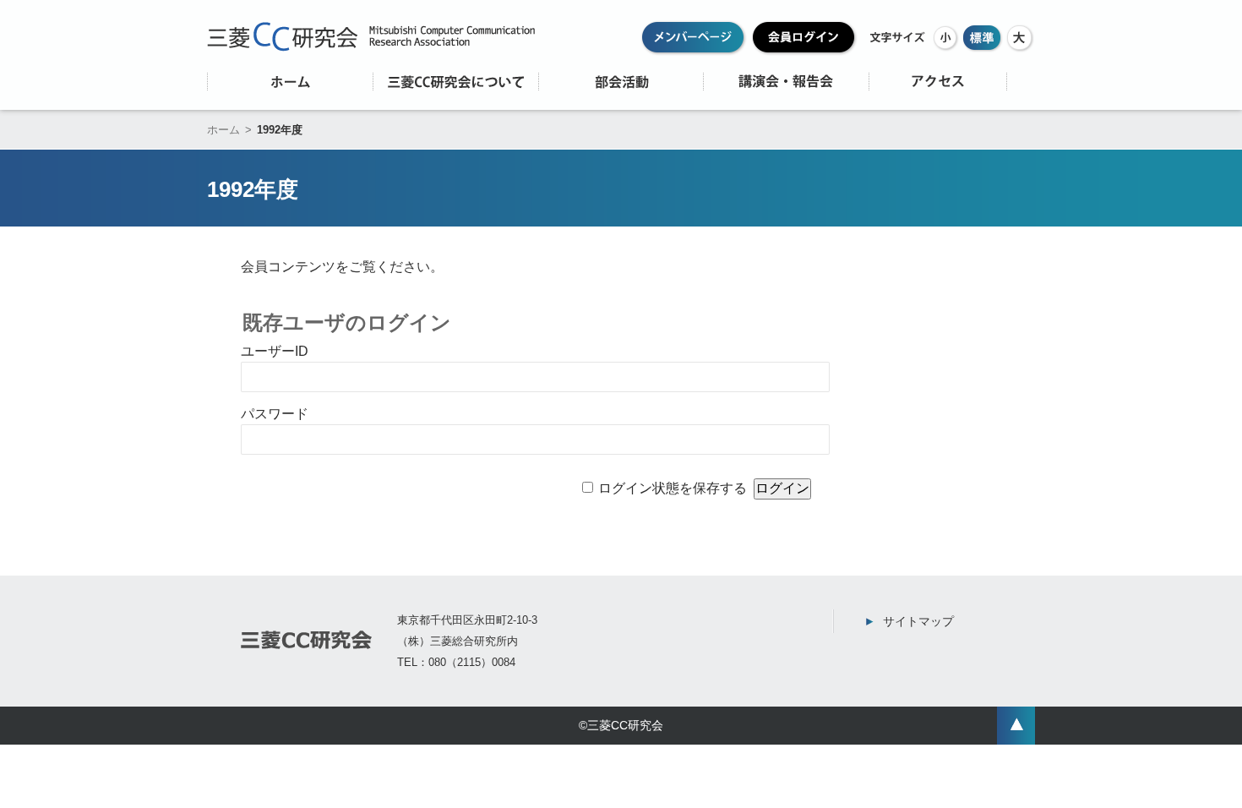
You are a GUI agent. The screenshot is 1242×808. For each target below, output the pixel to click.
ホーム (223, 129)
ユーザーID (274, 351)
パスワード (274, 414)
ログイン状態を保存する (672, 488)
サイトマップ (918, 621)
